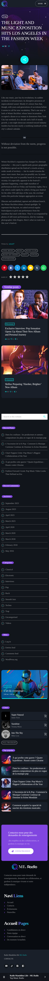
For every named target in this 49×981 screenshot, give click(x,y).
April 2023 (9, 515)
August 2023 (10, 509)
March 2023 (10, 521)
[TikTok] (12, 966)
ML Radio (23, 955)
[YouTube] (6, 966)
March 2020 (10, 533)
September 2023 (12, 503)
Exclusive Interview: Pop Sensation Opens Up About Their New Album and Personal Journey (22, 331)
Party (25, 255)
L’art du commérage (14, 690)
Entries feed (10, 648)
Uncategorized (11, 617)
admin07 (11, 244)
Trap (5, 16)
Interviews (9, 581)
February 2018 (11, 545)
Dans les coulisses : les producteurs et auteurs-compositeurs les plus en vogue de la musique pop (30, 771)
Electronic (10, 324)
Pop (7, 587)
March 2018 (10, 539)
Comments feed (11, 654)
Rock (7, 593)
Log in (8, 642)
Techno (8, 605)
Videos (8, 623)
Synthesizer (8, 259)
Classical (9, 380)
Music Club (31, 251)
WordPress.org (11, 660)
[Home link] (4, 4)
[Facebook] (23, 966)
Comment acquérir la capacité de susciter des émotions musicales (27, 806)
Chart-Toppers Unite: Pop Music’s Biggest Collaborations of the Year (28, 783)
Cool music (8, 251)
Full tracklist (9, 743)
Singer (34, 255)
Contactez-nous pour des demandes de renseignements (22, 834)
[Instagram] (17, 966)
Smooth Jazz (10, 599)
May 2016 (9, 551)
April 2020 (9, 527)
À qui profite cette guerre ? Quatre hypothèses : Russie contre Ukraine (28, 759)
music (19, 251)
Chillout (7, 686)
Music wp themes (11, 255)
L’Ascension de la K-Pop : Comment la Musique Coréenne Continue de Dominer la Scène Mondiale (30, 795)
